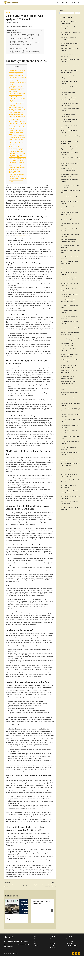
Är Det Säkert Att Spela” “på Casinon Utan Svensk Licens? (21, 38)
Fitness (52, 941)
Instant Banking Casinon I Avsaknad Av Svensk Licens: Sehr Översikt (17, 82)
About (68, 2)
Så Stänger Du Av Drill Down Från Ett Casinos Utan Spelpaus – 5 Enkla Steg (25, 42)
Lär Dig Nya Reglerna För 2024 (14, 32)
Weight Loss (53, 947)
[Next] (52, 910)
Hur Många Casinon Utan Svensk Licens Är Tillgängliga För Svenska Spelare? (25, 35)
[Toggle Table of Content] (41, 31)
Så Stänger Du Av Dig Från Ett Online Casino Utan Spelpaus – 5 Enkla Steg (17, 98)
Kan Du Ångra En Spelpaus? (15, 47)
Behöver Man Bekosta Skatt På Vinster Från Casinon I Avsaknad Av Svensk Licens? (17, 167)
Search (61, 10)
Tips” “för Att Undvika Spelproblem (17, 157)
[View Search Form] (79, 2)
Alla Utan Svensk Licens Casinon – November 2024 (20, 41)
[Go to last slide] (7, 910)
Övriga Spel (13, 45)
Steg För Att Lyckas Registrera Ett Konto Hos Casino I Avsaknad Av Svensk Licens (26, 52)
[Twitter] (76, 953)
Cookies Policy (69, 943)
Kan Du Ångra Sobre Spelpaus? (16, 107)
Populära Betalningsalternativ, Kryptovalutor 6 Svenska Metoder (22, 50)
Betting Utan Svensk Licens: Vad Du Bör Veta (18, 48)
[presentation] (16, 906)
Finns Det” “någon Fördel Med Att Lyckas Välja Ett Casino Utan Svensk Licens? (17, 72)
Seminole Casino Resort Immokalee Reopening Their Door (15, 884)
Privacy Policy (69, 941)
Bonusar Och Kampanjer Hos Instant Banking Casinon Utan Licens (16, 132)
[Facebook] (73, 953)
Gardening (52, 943)
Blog (63, 2)
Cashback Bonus (13, 141)
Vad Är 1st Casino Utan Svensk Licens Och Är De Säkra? (21, 44)
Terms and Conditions (71, 945)
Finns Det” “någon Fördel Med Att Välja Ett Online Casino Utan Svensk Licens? (25, 34)
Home (57, 2)
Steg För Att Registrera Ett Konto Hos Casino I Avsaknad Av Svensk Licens (17, 123)
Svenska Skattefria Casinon (16, 139)
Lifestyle (52, 945)
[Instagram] (79, 953)
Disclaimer (68, 939)
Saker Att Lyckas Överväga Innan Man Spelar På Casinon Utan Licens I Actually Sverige (17, 118)
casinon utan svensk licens (22, 235)
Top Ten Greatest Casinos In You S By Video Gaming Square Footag (45, 884)
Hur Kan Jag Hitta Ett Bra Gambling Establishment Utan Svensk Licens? (17, 180)
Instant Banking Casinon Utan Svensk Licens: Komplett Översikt (22, 37)
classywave (9, 22)
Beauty (7, 12)
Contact (74, 2)
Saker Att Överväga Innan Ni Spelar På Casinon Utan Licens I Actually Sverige (25, 51)
